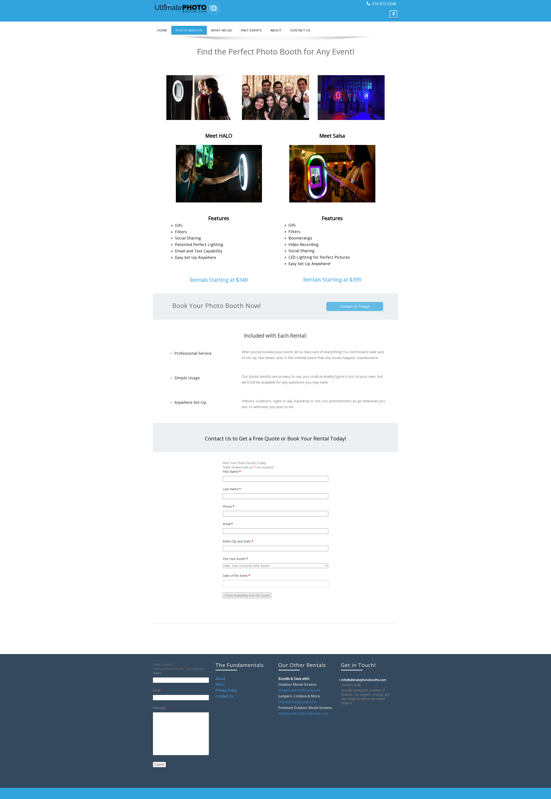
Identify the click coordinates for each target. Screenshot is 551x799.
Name (158, 673)
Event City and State (238, 541)
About (276, 30)
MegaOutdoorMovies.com (299, 690)
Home (162, 30)
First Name (232, 471)
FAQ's (219, 684)
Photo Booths (189, 30)
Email (228, 524)
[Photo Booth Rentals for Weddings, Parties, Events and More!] (212, 8)
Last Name (232, 489)
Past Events (251, 30)
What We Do (221, 30)
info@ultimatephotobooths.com (363, 680)
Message (160, 708)
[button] (354, 306)
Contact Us (300, 30)
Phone (228, 506)
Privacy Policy (226, 690)
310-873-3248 (384, 3)
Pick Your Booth (235, 559)
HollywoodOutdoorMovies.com (303, 713)
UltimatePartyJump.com (297, 702)
